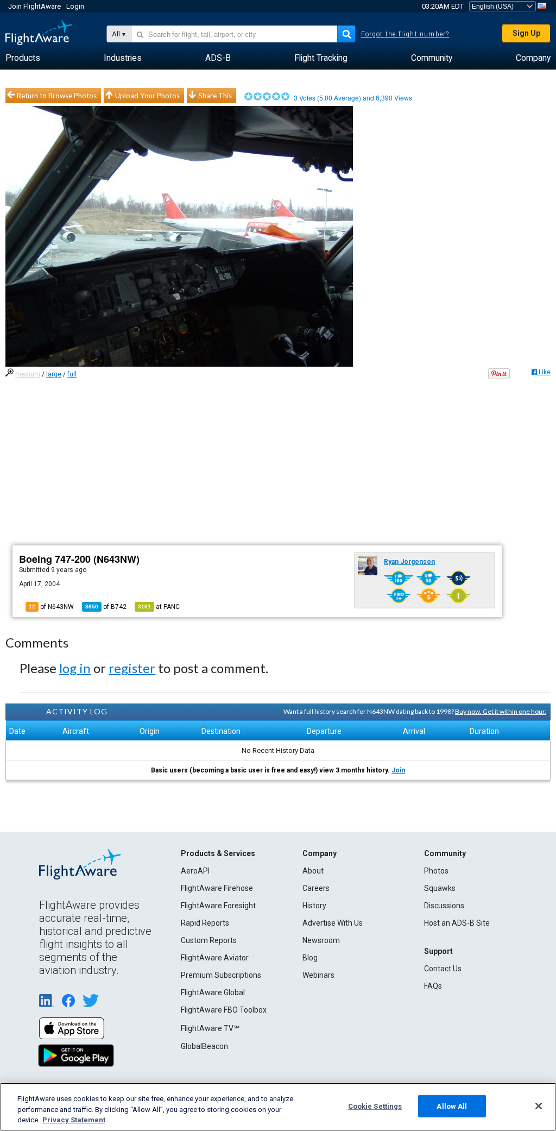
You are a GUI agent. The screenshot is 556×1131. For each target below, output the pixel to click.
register (132, 668)
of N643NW (51, 607)
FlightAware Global (213, 992)
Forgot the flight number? (405, 34)
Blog (310, 957)
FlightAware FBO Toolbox (224, 1010)
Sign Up (526, 33)
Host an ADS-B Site (457, 923)
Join (398, 770)
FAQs (433, 986)
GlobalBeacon (204, 1046)
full (72, 374)
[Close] (539, 1106)
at (159, 607)
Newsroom (321, 940)
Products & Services (218, 853)
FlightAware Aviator (215, 957)
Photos (436, 870)
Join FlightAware (34, 6)
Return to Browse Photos (57, 95)
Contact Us (443, 968)
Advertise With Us (332, 923)
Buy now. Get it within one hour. (500, 711)
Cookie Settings (375, 1106)
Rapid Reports (205, 923)
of (106, 607)
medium (27, 374)
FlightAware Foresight (218, 905)
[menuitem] (23, 58)
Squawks (440, 888)
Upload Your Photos (147, 95)
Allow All (452, 1106)
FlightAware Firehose (217, 888)
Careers (316, 888)
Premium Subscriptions (221, 975)
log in (75, 668)
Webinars (318, 975)
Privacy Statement (73, 1120)
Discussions (444, 905)
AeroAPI (195, 870)
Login (75, 6)
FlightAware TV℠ (210, 1028)
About (313, 870)
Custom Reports (209, 940)
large (53, 374)
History (314, 905)
